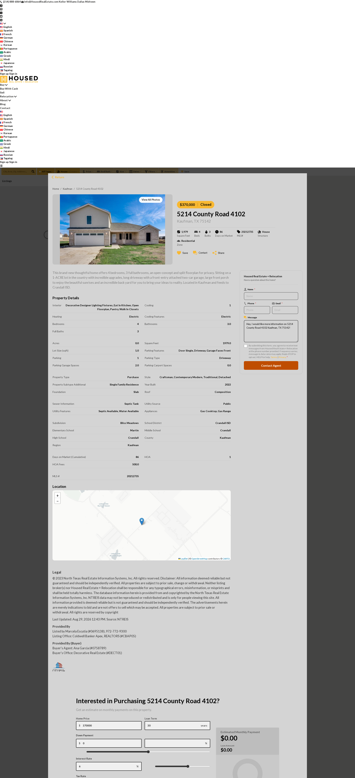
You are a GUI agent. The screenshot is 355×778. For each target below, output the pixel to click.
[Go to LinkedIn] (1, 19)
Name (251, 289)
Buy (2, 84)
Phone (252, 303)
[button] (141, 521)
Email (279, 303)
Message (252, 317)
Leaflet (184, 558)
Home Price (82, 718)
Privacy (282, 357)
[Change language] (3, 23)
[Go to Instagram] (1, 8)
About (4, 100)
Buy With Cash (9, 88)
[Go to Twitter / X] (1, 12)
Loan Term (151, 718)
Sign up (4, 73)
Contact (5, 108)
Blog (3, 104)
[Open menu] (1, 166)
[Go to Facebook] (1, 5)
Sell (2, 92)
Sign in (13, 73)
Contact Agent (271, 365)
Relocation (6, 96)
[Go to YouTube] (1, 16)
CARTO (226, 558)
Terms (274, 357)
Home (56, 188)
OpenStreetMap (199, 558)
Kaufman (67, 188)
